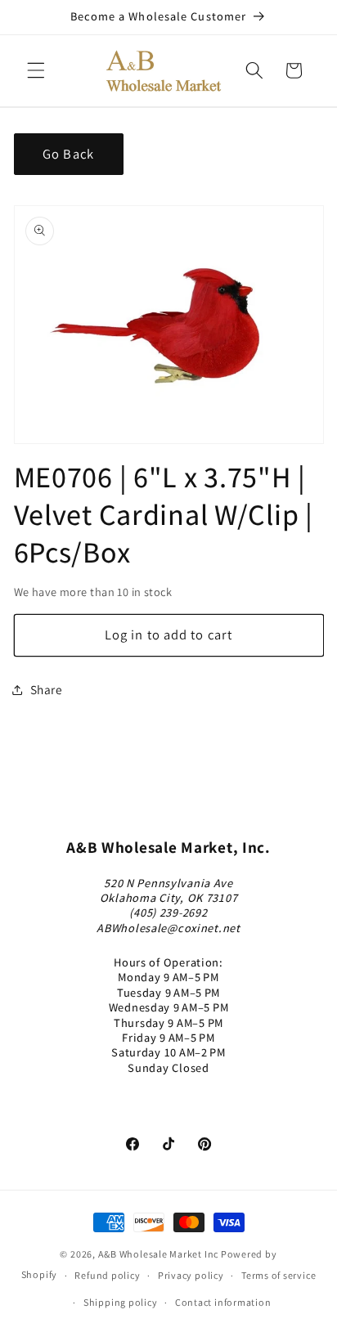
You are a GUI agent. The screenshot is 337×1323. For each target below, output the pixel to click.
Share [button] (46, 689)
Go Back (68, 154)
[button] (36, 70)
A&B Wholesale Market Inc (158, 1254)
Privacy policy (191, 1275)
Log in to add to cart (168, 635)
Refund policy (107, 1275)
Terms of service (278, 1275)
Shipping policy (120, 1302)
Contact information (223, 1302)
